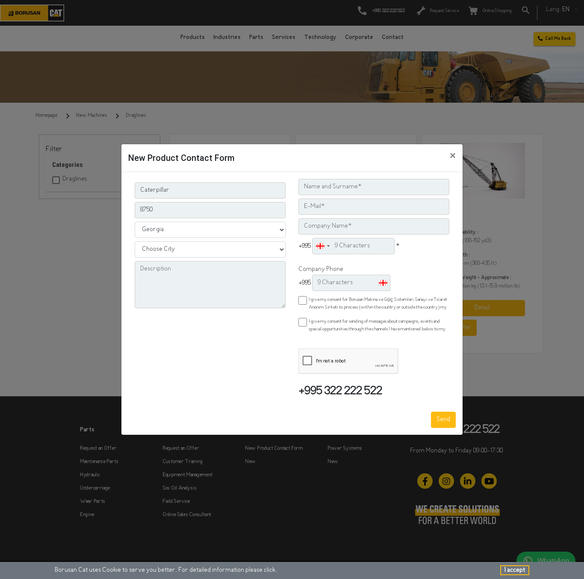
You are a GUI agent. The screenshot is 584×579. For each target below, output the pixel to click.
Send (443, 420)
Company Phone (320, 269)
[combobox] (322, 246)
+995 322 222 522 (340, 391)
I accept (514, 570)
